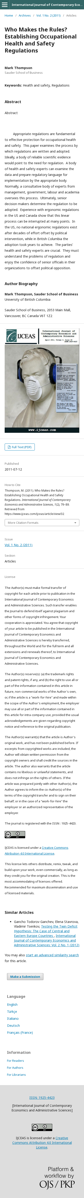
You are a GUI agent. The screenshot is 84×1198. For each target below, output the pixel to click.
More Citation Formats (23, 522)
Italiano (13, 1018)
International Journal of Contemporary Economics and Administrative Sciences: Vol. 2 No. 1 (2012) (46, 940)
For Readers (15, 1060)
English (12, 1004)
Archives (25, 15)
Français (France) (20, 1032)
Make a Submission (25, 976)
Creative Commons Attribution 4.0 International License (42, 1142)
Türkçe (12, 1011)
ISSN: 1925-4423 (42, 1097)
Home (9, 15)
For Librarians (16, 1074)
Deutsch (13, 1025)
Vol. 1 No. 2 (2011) (48, 15)
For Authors (15, 1067)
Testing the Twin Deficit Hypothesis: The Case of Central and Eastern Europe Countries (45, 931)
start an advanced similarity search (52, 955)
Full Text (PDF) (21, 447)
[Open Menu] (4, 4)
